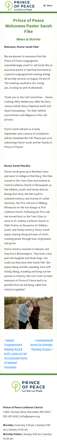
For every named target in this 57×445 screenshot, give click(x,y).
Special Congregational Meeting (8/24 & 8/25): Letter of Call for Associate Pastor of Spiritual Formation (16, 353)
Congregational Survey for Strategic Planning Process (41, 344)
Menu (49, 5)
